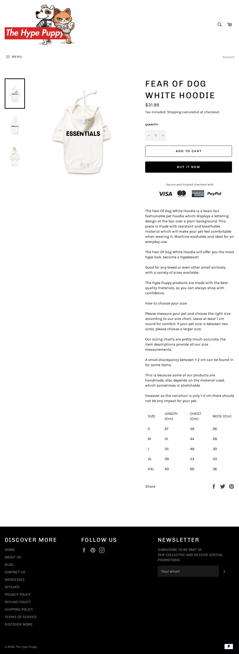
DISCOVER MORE (19, 624)
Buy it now (188, 167)
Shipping (174, 112)
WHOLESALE (15, 579)
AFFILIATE (12, 587)
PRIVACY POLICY (18, 594)
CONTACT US (15, 572)
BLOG (9, 564)
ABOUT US (13, 557)
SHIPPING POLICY (19, 609)
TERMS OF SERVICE (21, 617)
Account (228, 57)
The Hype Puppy (26, 646)
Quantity (151, 124)
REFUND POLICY (18, 602)
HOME (10, 549)
